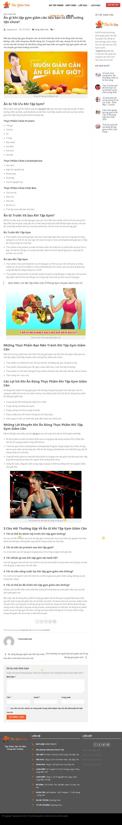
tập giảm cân (44, 109)
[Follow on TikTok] (100, 745)
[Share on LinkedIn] (54, 622)
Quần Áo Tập (57, 16)
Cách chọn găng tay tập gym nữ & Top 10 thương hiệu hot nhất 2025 (110, 114)
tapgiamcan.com (103, 50)
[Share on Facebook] (37, 622)
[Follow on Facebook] (95, 745)
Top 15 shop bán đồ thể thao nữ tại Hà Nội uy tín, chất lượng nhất (110, 89)
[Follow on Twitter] (104, 745)
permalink (46, 630)
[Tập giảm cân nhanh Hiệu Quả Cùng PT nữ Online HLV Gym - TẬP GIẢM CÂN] (23, 5)
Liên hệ (70, 16)
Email (37, 697)
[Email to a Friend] (46, 622)
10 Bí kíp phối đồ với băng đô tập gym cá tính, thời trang (109, 128)
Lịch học (96, 5)
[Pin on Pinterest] (50, 622)
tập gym (36, 433)
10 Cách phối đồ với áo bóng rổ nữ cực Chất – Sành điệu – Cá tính (110, 101)
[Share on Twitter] (41, 622)
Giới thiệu (71, 5)
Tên (9, 697)
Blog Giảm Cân (10, 14)
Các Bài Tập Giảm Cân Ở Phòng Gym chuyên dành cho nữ (51, 283)
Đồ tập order (56, 5)
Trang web (66, 697)
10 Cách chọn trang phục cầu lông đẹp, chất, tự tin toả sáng (110, 76)
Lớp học (83, 5)
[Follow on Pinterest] (108, 745)
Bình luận (11, 677)
